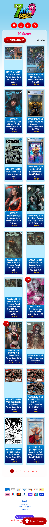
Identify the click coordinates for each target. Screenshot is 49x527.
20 (28, 471)
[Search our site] (35, 25)
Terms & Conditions (24, 507)
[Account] (21, 25)
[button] (15, 40)
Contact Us (24, 509)
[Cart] (28, 25)
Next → (34, 471)
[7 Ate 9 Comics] (24, 11)
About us (25, 504)
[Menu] (14, 25)
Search (24, 501)
